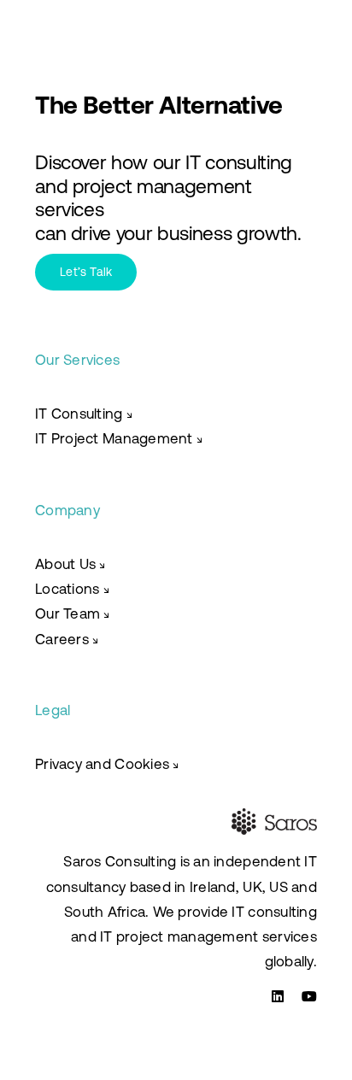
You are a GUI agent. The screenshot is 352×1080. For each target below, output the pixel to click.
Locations (72, 588)
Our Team (72, 613)
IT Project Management (113, 438)
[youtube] (309, 996)
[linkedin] (278, 996)
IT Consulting (83, 413)
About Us (70, 563)
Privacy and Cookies (107, 763)
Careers (62, 639)
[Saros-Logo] (102, 17)
